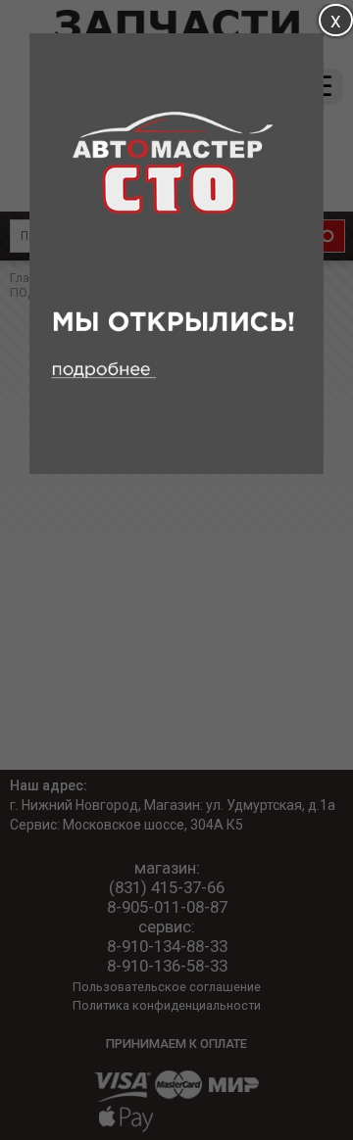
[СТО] (176, 469)
